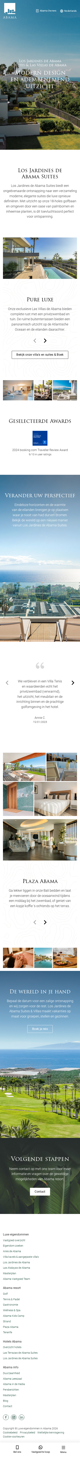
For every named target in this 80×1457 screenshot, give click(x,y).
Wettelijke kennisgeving (50, 1432)
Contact (40, 1191)
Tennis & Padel (11, 1299)
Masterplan (9, 1273)
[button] (45, 341)
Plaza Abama (10, 1326)
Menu (63, 1452)
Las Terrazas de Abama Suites (20, 1352)
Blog (5, 1400)
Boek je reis (40, 1029)
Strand (7, 1321)
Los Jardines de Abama (16, 1262)
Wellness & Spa (11, 1310)
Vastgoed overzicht (14, 1240)
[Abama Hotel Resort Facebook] (6, 1417)
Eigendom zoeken (13, 1245)
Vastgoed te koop (40, 1452)
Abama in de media (14, 1384)
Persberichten (11, 1389)
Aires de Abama (12, 1251)
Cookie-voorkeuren (14, 1436)
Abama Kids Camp (13, 1315)
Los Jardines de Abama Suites (20, 1358)
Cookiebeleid (10, 1432)
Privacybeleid (27, 1432)
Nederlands (70, 10)
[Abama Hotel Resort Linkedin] (21, 1417)
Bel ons (17, 1452)
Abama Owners (48, 10)
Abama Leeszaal (12, 1378)
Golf (5, 1293)
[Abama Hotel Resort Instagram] (14, 1417)
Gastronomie (10, 1304)
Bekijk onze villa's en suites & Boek (40, 354)
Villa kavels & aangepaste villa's (21, 1256)
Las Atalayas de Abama (16, 1267)
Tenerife (7, 1332)
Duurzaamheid (11, 1373)
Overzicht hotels (12, 1347)
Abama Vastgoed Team (16, 1278)
